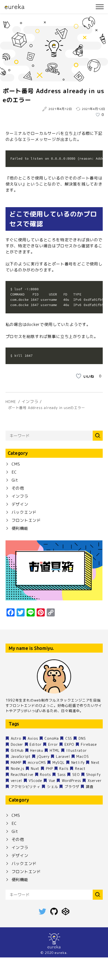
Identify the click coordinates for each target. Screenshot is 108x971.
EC (14, 472)
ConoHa (51, 738)
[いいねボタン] (97, 114)
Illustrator (76, 750)
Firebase (89, 744)
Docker (17, 744)
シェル (52, 786)
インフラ (20, 496)
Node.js (18, 768)
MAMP (16, 762)
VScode (35, 780)
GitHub (17, 750)
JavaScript (21, 756)
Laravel (63, 756)
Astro (16, 738)
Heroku (36, 750)
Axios (33, 738)
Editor (36, 744)
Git (15, 480)
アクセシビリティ (25, 786)
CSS (68, 738)
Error (53, 744)
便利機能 (20, 528)
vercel (16, 780)
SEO (76, 774)
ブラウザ (72, 786)
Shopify (93, 774)
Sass (62, 774)
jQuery (43, 756)
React (80, 768)
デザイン (20, 504)
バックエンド (24, 512)
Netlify (78, 762)
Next (95, 762)
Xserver (95, 780)
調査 (89, 786)
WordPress (71, 780)
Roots (45, 774)
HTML (55, 750)
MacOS (82, 756)
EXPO (69, 744)
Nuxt (35, 768)
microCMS (37, 762)
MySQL (58, 762)
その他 (18, 488)
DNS (82, 738)
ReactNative (22, 774)
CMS (16, 464)
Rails (64, 768)
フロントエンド (26, 520)
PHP (49, 768)
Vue (52, 780)
